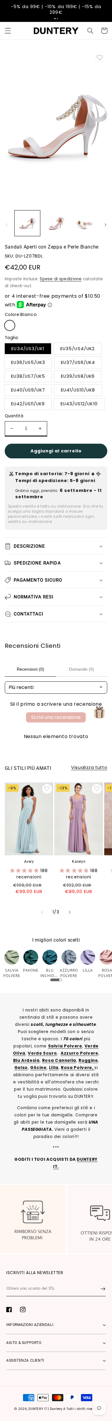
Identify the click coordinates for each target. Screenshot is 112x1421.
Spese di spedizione (61, 279)
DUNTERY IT (37, 1409)
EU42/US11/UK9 (28, 404)
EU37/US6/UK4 (78, 362)
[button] (55, 18)
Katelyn (78, 861)
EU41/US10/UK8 (78, 390)
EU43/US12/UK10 (79, 404)
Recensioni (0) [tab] (30, 669)
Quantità (14, 416)
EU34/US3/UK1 (27, 349)
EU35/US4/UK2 (77, 349)
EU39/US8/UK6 (78, 376)
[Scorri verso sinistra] (6, 224)
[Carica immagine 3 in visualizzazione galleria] (84, 223)
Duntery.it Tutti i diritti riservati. (75, 1409)
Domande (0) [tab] (81, 669)
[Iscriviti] (103, 1288)
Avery (29, 861)
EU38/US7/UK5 (28, 376)
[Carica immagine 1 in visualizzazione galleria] (27, 223)
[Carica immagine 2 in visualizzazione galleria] (56, 223)
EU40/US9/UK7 (28, 390)
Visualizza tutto (89, 767)
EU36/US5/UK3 (28, 362)
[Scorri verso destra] (105, 224)
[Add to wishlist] (99, 58)
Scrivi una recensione (56, 717)
